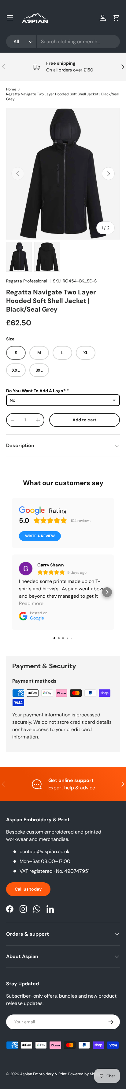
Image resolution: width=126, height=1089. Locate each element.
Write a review (40, 536)
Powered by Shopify (85, 1074)
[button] (116, 18)
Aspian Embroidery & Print (43, 1074)
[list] (63, 173)
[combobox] (63, 41)
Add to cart (84, 420)
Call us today (28, 889)
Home (11, 89)
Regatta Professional (26, 281)
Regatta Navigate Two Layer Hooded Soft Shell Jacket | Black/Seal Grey (62, 97)
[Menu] (10, 18)
